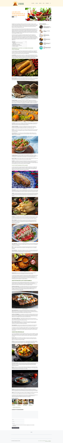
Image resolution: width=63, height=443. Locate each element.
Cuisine (37, 3)
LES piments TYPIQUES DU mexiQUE (17, 407)
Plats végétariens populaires (16, 44)
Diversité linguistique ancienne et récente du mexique (46, 35)
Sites (43, 3)
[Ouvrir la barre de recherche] (50, 3)
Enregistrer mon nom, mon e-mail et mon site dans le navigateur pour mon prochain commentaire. (23, 425)
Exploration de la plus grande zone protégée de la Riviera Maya (47, 48)
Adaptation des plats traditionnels (17, 45)
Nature (40, 3)
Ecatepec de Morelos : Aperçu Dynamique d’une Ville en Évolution (47, 44)
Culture (33, 3)
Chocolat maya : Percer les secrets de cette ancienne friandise (47, 39)
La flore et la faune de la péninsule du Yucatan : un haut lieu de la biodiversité (47, 27)
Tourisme (47, 3)
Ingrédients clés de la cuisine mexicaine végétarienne (18, 43)
